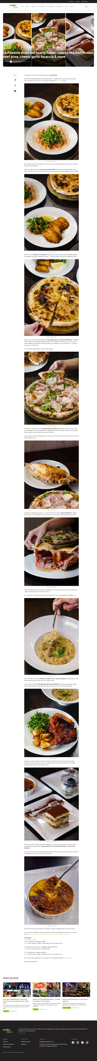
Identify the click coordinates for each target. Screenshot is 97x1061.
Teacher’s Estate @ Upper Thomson (59, 934)
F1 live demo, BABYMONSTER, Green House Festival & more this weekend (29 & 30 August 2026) (16, 1001)
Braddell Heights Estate (33, 934)
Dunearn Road (44, 934)
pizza (43, 513)
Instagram (33, 939)
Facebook (27, 939)
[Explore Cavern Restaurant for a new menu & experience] (76, 989)
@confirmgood (68, 958)
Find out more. (22, 1033)
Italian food (59, 80)
